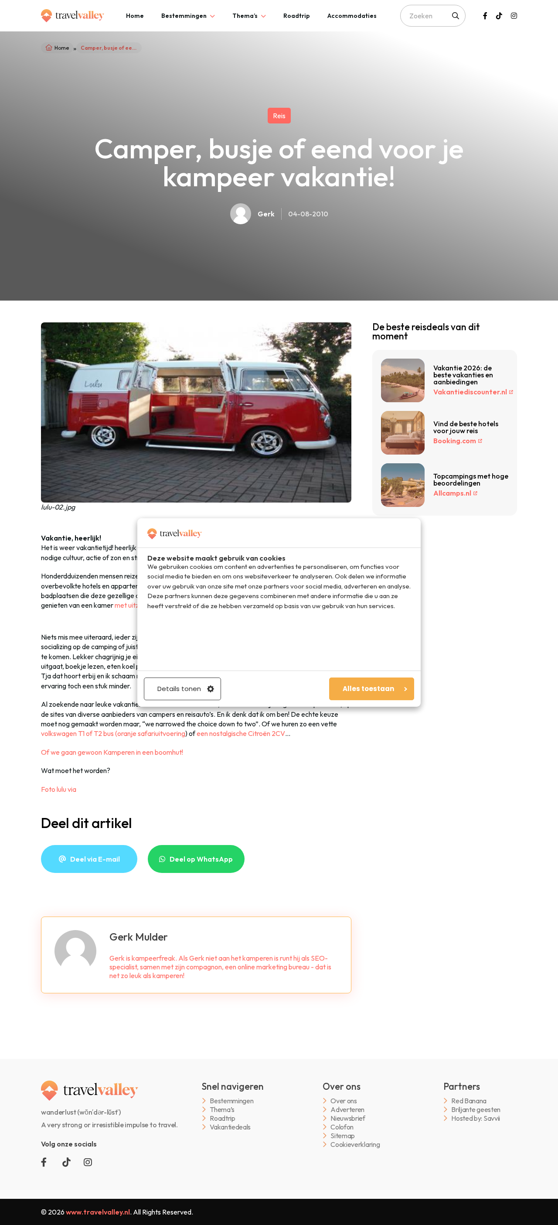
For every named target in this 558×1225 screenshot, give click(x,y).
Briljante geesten (475, 1109)
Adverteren (347, 1109)
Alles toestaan (368, 688)
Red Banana (469, 1101)
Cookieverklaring (355, 1144)
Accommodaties (352, 16)
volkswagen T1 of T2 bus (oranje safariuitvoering (113, 733)
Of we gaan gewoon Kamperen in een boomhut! (112, 752)
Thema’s (245, 16)
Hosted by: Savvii (475, 1118)
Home (135, 16)
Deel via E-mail (95, 859)
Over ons (343, 1101)
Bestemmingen (184, 16)
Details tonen (179, 688)
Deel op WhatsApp (201, 859)
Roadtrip (296, 16)
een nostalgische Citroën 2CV (241, 733)
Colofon (342, 1127)
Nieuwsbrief (347, 1118)
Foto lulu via (58, 789)
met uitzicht (132, 605)
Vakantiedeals (230, 1127)
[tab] (135, 16)
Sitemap (342, 1136)
